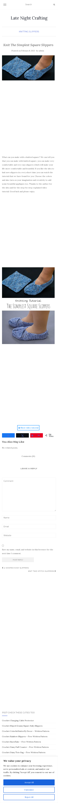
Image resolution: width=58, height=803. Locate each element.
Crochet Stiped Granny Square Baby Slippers (22, 726)
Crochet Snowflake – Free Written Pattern (21, 742)
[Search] (54, 5)
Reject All (29, 797)
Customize (29, 790)
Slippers (34, 31)
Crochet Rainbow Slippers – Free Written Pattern (24, 736)
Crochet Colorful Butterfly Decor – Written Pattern (25, 731)
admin (41, 51)
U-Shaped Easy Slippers (16, 568)
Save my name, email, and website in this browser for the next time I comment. (27, 551)
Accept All (29, 782)
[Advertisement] (29, 122)
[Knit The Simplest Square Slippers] (28, 67)
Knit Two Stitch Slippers (41, 571)
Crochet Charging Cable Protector (18, 720)
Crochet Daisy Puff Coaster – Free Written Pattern (25, 747)
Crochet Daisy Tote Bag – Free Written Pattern (23, 752)
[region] (29, 779)
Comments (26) (28, 456)
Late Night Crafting (29, 18)
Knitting (23, 31)
